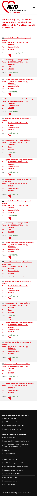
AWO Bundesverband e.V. (11, 422)
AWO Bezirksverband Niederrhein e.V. (15, 425)
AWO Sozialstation (9, 454)
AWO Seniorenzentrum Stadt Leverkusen (16, 466)
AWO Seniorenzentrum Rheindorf (14, 470)
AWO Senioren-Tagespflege (12, 474)
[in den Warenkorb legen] (9, 55)
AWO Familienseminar (10, 459)
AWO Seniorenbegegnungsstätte (13, 463)
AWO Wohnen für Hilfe (11, 477)
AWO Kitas (7, 450)
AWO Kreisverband (9, 437)
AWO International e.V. (11, 418)
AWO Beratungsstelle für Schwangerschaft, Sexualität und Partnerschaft (17, 445)
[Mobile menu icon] (34, 7)
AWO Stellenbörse (9, 484)
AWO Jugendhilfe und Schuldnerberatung (16, 441)
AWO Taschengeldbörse (11, 481)
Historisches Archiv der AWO (12, 429)
